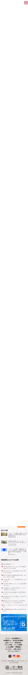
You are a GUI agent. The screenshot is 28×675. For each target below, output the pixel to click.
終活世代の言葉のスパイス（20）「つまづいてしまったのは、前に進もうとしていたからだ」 (17, 542)
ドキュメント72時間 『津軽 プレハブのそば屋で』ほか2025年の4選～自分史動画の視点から (17, 535)
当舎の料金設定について (9, 564)
